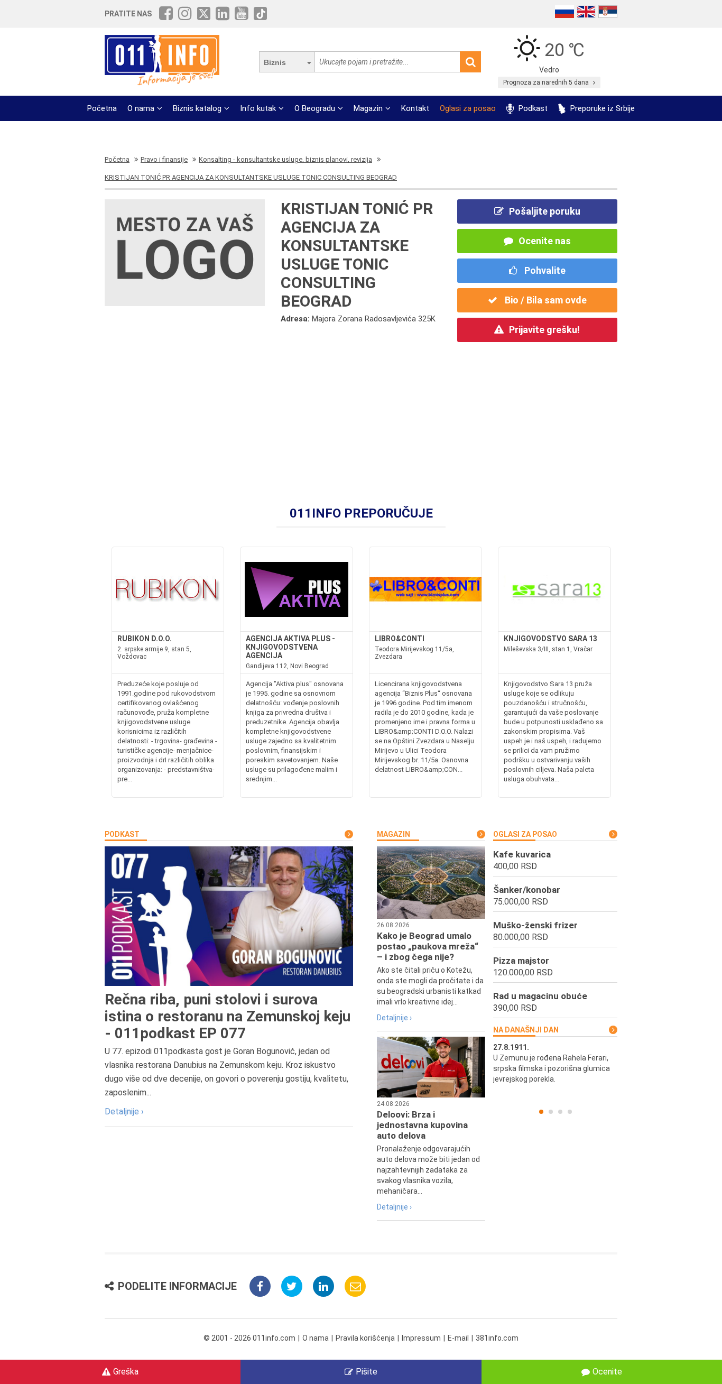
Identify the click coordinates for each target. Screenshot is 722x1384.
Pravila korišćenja (365, 1338)
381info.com (497, 1338)
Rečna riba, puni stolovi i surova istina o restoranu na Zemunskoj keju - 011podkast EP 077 (227, 1016)
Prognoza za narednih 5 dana (546, 82)
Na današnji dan (526, 1030)
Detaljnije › (124, 1111)
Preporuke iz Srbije (601, 108)
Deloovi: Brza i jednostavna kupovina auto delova (422, 1125)
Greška (125, 1372)
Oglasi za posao (468, 108)
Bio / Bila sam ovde (545, 300)
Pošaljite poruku (544, 211)
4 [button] (570, 1112)
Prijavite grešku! (544, 329)
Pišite (366, 1372)
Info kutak (258, 108)
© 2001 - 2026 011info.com (249, 1338)
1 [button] (541, 1112)
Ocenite (607, 1372)
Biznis (275, 62)
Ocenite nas (545, 240)
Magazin (368, 108)
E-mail (458, 1338)
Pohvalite (544, 270)
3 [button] (560, 1112)
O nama (140, 108)
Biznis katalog (197, 108)
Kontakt (415, 108)
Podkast (532, 108)
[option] (555, 1063)
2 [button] (551, 1112)
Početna (102, 108)
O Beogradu (314, 108)
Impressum (421, 1338)
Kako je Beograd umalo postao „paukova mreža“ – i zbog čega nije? (427, 946)
